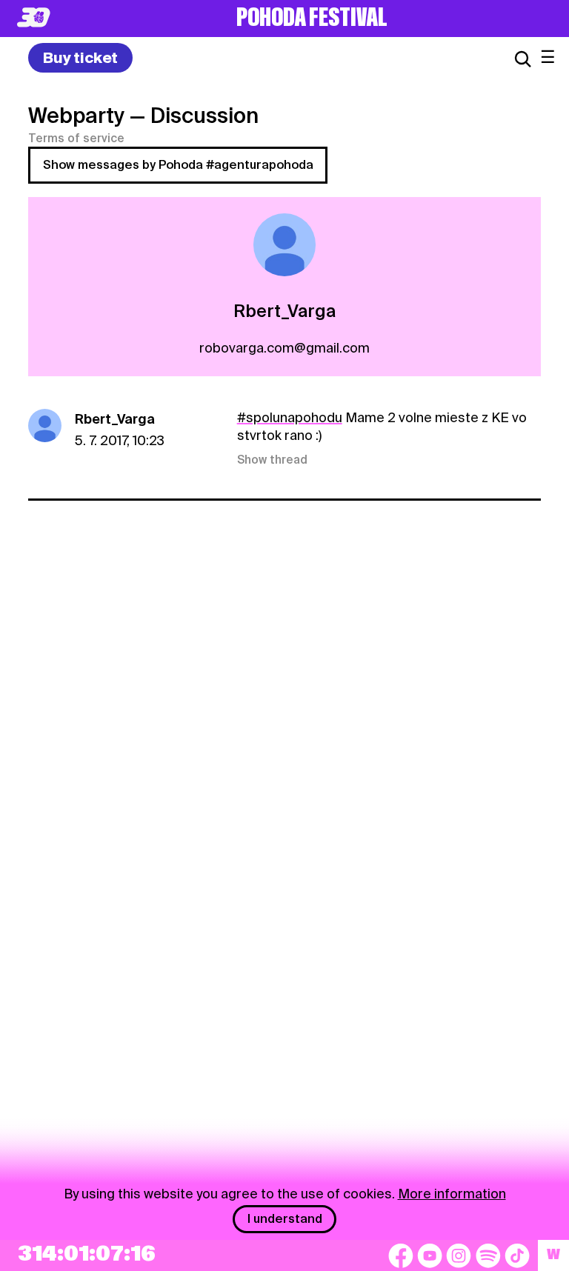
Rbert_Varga (115, 419)
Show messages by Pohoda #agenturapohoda (178, 165)
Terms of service (76, 138)
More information (452, 1193)
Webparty (76, 115)
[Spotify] (488, 1255)
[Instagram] (458, 1255)
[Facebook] (400, 1255)
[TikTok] (517, 1255)
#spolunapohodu (289, 417)
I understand (284, 1219)
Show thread (272, 460)
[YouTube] (429, 1255)
